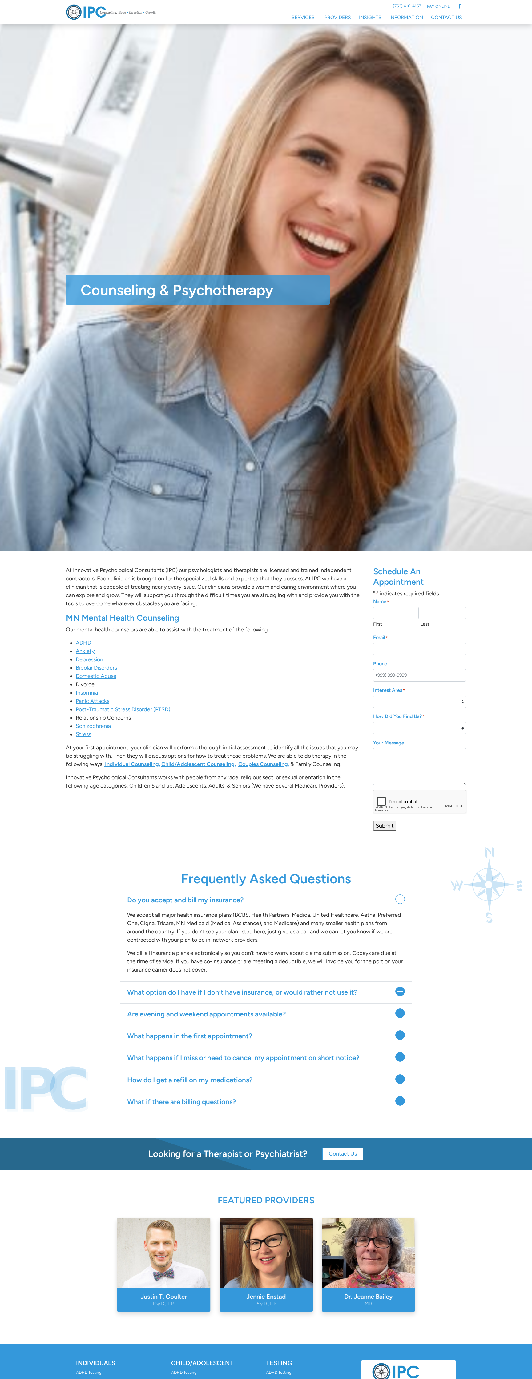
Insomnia (87, 692)
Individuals (95, 1363)
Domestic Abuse (96, 676)
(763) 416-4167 (407, 5)
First (377, 624)
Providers (337, 17)
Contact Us (446, 17)
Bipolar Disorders (96, 667)
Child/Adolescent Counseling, (198, 764)
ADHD (83, 642)
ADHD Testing (89, 1372)
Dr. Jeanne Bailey (368, 1299)
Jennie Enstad (266, 1299)
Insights (370, 17)
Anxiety (85, 651)
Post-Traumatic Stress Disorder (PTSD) (123, 709)
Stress (83, 734)
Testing (279, 1363)
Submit (385, 825)
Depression (89, 659)
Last (425, 624)
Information (406, 17)
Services (303, 17)
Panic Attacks (92, 701)
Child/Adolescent (202, 1363)
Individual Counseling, (132, 764)
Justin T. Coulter (163, 1299)
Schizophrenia (93, 726)
